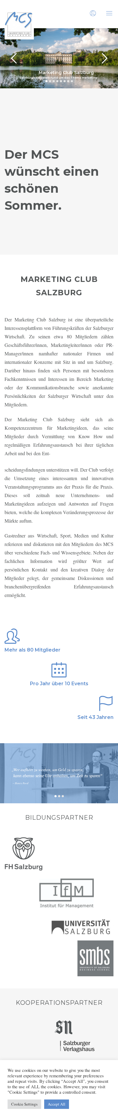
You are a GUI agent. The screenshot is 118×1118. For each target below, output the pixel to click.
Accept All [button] (56, 1104)
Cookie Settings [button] (24, 1104)
